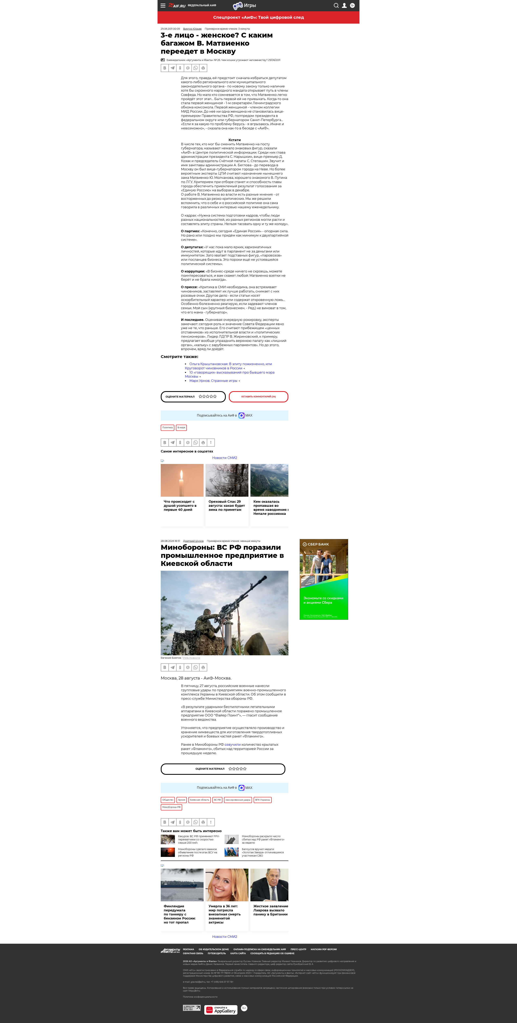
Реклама (188, 949)
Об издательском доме (214, 949)
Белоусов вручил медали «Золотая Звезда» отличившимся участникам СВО (263, 852)
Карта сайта (238, 953)
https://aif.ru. (194, 990)
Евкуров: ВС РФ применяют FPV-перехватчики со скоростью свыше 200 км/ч (199, 839)
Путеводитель (217, 953)
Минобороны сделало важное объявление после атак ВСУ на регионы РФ (197, 852)
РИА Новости (191, 657)
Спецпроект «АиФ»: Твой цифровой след (258, 17)
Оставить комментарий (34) (258, 396)
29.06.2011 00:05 (170, 28)
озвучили (233, 745)
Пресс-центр (298, 949)
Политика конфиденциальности (200, 997)
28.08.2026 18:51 (170, 540)
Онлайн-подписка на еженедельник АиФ (259, 949)
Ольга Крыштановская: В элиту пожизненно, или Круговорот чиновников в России (228, 366)
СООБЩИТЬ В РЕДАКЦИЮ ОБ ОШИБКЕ (272, 953)
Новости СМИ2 (224, 458)
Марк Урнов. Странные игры (213, 381)
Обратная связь (193, 953)
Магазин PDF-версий (324, 949)
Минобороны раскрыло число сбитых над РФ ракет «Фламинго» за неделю (263, 839)
